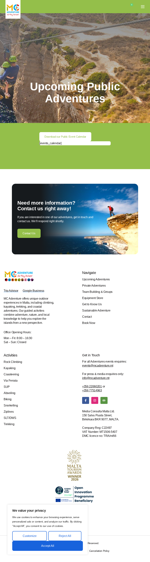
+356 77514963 (92, 390)
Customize (30, 535)
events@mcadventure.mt (97, 365)
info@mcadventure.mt (95, 378)
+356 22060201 (92, 386)
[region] (47, 530)
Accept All (47, 545)
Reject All (65, 535)
